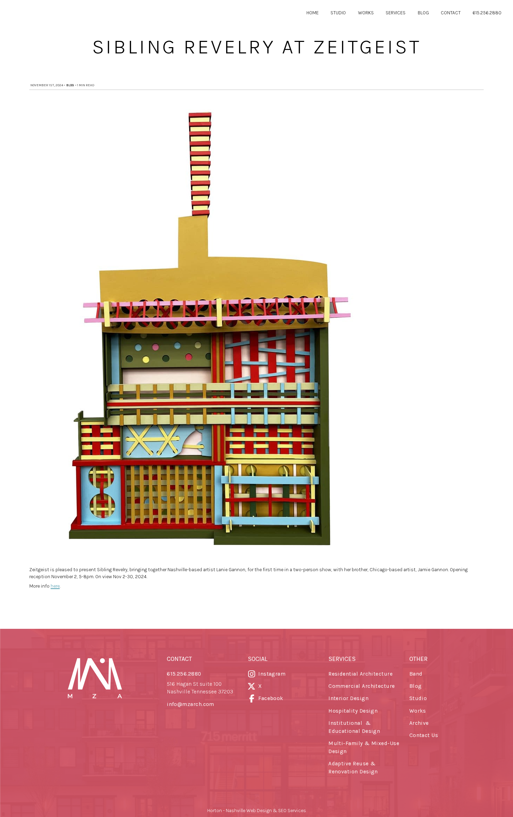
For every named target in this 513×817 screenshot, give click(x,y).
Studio (338, 12)
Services (396, 12)
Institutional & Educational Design (354, 727)
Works (366, 12)
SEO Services (292, 810)
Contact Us (423, 735)
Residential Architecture (360, 674)
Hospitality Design (353, 711)
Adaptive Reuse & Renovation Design (353, 767)
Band (416, 674)
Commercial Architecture (361, 686)
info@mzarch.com (190, 704)
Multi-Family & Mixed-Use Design (363, 747)
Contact (451, 12)
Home (312, 12)
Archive (419, 723)
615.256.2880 (487, 12)
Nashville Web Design (249, 810)
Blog (423, 12)
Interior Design (348, 698)
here (55, 586)
